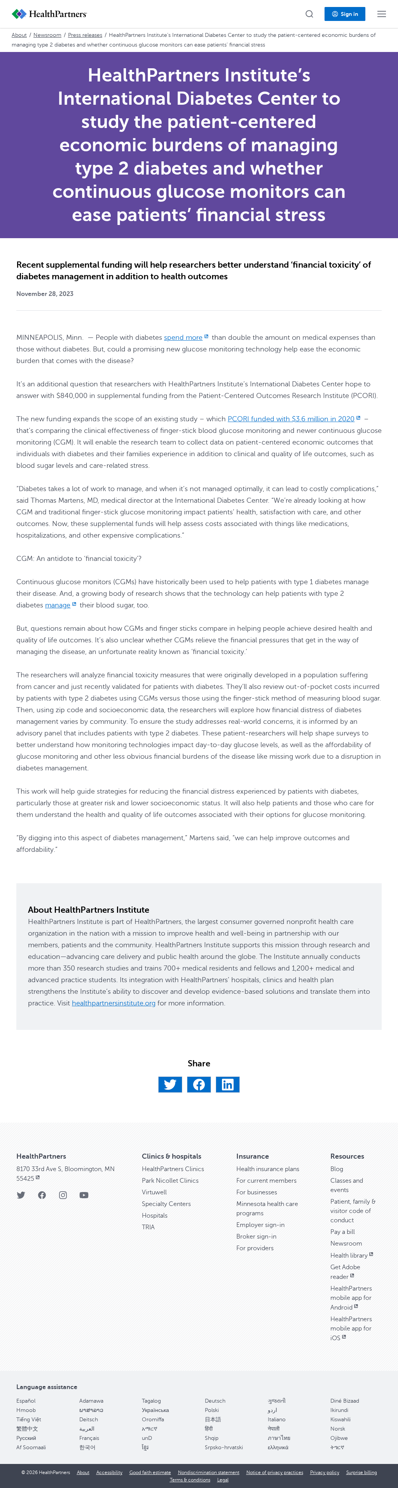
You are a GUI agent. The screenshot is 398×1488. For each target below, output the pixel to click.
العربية (86, 1429)
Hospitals (155, 1215)
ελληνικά (278, 1447)
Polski (212, 1410)
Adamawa (91, 1401)
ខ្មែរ (145, 1447)
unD (147, 1438)
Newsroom (47, 35)
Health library (349, 1255)
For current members (266, 1180)
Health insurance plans (267, 1169)
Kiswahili (340, 1419)
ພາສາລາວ (91, 1410)
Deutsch (215, 1401)
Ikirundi (339, 1410)
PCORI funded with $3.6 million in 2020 (291, 419)
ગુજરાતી (277, 1401)
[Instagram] (63, 1197)
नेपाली (273, 1429)
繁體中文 (27, 1429)
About (19, 35)
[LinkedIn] (228, 1084)
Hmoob (26, 1410)
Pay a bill (342, 1231)
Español (25, 1401)
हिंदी (209, 1429)
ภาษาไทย (279, 1438)
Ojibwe (339, 1438)
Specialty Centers (166, 1204)
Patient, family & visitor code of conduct (353, 1211)
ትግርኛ (337, 1447)
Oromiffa (153, 1419)
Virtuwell (154, 1192)
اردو (272, 1410)
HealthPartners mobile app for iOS (351, 1329)
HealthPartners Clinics (173, 1169)
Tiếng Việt (28, 1419)
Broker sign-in (256, 1236)
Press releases (85, 35)
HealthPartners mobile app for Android (351, 1298)
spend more (183, 337)
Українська (155, 1410)
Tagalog (151, 1401)
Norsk (337, 1429)
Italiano (277, 1419)
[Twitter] (170, 1084)
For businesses (256, 1192)
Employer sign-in (260, 1225)
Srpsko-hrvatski (224, 1447)
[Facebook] (199, 1084)
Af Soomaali (31, 1447)
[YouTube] (84, 1197)
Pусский (26, 1438)
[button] (309, 14)
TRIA (148, 1227)
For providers (255, 1248)
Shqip (211, 1438)
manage (57, 605)
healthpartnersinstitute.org (113, 1003)
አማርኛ (149, 1429)
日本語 (213, 1419)
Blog (336, 1169)
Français (89, 1438)
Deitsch (88, 1419)
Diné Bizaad (344, 1401)
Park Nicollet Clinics (170, 1180)
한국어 (87, 1447)
